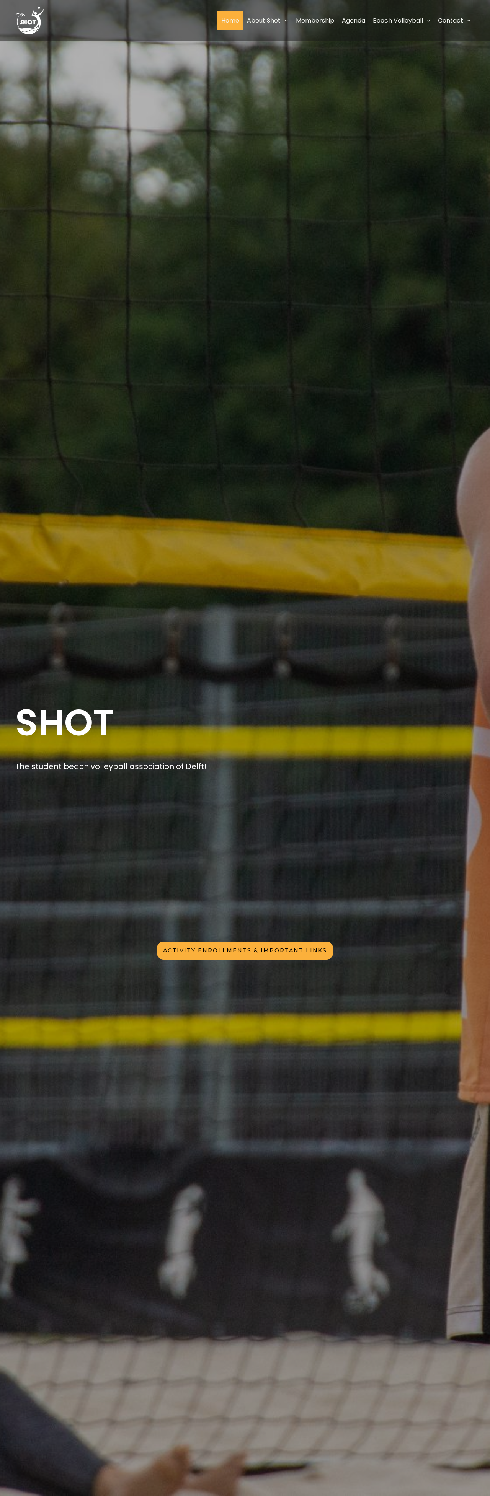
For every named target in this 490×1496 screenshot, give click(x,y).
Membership (315, 20)
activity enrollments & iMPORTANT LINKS (245, 950)
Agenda (353, 20)
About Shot (264, 20)
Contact (450, 20)
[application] (284, 20)
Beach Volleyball (398, 20)
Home (230, 20)
